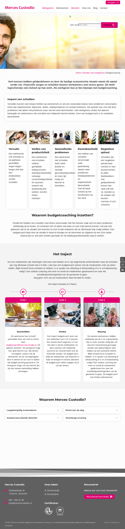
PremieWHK (53, 494)
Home (78, 73)
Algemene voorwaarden (35, 522)
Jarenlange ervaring (76, 418)
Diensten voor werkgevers (93, 73)
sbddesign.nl (115, 522)
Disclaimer (9, 526)
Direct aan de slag (75, 410)
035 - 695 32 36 (16, 500)
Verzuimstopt (53, 490)
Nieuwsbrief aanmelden (98, 496)
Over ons (86, 8)
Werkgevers (48, 8)
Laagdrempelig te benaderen (21, 410)
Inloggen (112, 2)
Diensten (75, 8)
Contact (103, 8)
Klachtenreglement (75, 522)
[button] (94, 16)
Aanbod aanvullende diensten (22, 418)
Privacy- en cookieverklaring (56, 522)
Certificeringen (89, 522)
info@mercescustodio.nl (20, 503)
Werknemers (62, 8)
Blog (95, 8)
